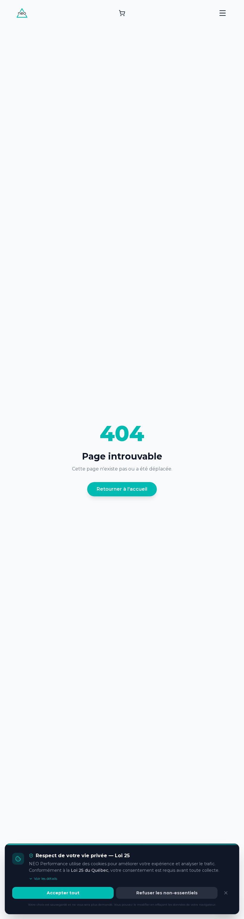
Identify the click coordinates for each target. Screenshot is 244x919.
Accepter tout (63, 893)
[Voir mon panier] (122, 13)
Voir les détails (45, 878)
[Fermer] (226, 893)
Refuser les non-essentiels (167, 893)
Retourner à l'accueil (122, 489)
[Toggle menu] (222, 13)
